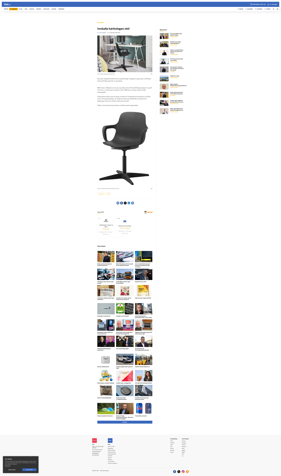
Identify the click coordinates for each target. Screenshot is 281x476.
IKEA (108, 193)
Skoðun (172, 448)
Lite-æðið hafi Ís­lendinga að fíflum (143, 383)
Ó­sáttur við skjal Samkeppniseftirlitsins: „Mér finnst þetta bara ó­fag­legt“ (124, 417)
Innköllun (101, 193)
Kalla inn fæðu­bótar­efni (103, 366)
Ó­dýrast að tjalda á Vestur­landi (105, 416)
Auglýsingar (110, 448)
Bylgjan (183, 450)
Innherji (183, 441)
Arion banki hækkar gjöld (122, 348)
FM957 (183, 452)
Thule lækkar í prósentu (141, 416)
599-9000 (96, 455)
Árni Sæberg (100, 32)
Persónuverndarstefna (97, 449)
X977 (183, 454)
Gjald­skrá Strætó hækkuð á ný (142, 366)
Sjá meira (125, 422)
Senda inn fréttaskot (112, 463)
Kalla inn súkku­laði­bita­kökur (104, 398)
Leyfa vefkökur (29, 469)
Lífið (171, 446)
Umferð (109, 457)
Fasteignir (184, 443)
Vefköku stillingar (12, 469)
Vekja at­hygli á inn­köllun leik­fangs (105, 383)
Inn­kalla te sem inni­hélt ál (122, 316)
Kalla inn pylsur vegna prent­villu (143, 298)
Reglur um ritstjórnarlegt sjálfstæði (97, 447)
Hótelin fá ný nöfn (174, 76)
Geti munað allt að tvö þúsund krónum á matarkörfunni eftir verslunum (142, 266)
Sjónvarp (172, 450)
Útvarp (171, 452)
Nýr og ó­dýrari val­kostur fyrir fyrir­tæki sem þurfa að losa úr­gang (177, 69)
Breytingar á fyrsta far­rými (103, 316)
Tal (182, 456)
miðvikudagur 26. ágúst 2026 (259, 4)
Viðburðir (184, 446)
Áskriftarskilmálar (112, 454)
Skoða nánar (7, 465)
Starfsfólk (110, 455)
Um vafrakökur (111, 461)
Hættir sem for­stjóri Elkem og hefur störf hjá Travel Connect (176, 52)
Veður (183, 448)
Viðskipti (172, 443)
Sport (171, 444)
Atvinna (183, 444)
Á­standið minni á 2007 (140, 281)
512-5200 (112, 446)
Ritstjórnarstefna (112, 452)
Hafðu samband (111, 450)
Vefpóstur (110, 459)
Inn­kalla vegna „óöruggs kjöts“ (123, 383)
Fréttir (171, 441)
